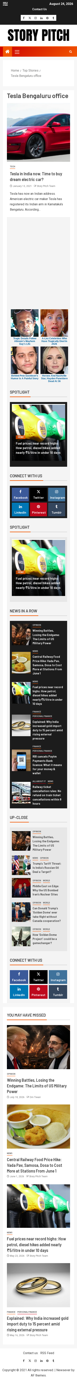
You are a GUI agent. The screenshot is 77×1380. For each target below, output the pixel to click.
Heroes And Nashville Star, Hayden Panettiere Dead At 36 (54, 378)
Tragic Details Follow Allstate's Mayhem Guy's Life (24, 341)
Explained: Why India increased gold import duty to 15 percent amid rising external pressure (38, 448)
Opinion (37, 625)
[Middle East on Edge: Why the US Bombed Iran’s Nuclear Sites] (21, 888)
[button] (17, 52)
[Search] (70, 51)
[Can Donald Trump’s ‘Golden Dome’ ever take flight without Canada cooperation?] (21, 912)
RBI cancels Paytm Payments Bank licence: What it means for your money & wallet (47, 764)
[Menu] (17, 52)
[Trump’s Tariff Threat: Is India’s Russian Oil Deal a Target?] (21, 865)
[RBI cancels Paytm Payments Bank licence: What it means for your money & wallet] (21, 760)
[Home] (7, 52)
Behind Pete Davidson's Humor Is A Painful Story (24, 377)
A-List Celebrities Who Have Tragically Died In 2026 (54, 341)
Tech (12, 167)
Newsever (63, 1370)
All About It (39, 781)
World (46, 881)
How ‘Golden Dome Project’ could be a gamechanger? (45, 939)
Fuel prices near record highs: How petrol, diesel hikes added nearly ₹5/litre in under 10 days (48, 695)
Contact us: (30, 1353)
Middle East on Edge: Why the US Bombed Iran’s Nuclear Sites (46, 890)
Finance (22, 437)
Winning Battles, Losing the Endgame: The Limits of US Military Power (37, 1085)
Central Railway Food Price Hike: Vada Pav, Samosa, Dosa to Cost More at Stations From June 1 (47, 665)
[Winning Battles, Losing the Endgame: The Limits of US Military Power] (21, 634)
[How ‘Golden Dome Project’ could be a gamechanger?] (21, 936)
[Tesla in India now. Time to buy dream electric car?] (38, 132)
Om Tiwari (35, 1097)
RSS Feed (47, 1353)
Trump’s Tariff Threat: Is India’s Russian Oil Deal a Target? (47, 867)
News (35, 651)
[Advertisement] (38, 264)
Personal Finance (42, 437)
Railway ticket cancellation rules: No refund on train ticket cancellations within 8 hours (47, 795)
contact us (39, 9)
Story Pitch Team (46, 186)
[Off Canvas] (5, 3)
